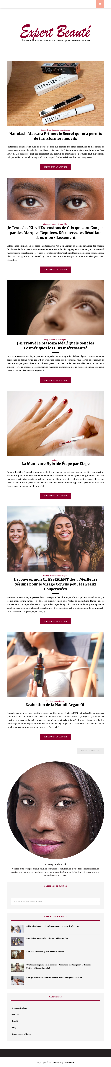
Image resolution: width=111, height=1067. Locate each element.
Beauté (43, 130)
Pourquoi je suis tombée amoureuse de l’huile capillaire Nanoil (54, 977)
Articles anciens (90, 751)
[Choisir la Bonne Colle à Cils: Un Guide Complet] (17, 941)
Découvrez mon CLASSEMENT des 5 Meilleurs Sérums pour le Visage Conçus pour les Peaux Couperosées (55, 584)
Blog (49, 130)
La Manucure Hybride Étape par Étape (56, 463)
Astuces (55, 460)
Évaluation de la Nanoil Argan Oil (55, 704)
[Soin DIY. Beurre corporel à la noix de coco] (17, 954)
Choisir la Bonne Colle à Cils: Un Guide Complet (47, 938)
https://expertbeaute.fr (64, 1062)
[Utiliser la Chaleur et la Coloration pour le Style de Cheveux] (17, 929)
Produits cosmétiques (61, 130)
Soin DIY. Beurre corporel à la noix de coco (45, 952)
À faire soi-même (50, 224)
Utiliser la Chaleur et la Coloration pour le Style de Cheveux (52, 926)
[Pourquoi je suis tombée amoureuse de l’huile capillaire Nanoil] (17, 980)
